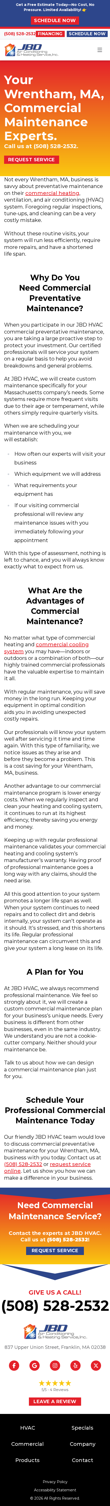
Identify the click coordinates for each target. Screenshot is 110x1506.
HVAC (27, 1428)
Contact (82, 1460)
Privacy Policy (55, 1482)
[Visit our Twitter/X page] (96, 1365)
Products (27, 1460)
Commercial (27, 1444)
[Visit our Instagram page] (55, 1365)
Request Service (31, 160)
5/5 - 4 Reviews (55, 1389)
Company (82, 1444)
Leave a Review (55, 1401)
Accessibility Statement (55, 1490)
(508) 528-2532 (20, 33)
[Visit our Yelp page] (75, 1365)
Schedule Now (55, 20)
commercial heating (52, 193)
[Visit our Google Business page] (34, 1365)
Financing (50, 33)
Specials (82, 1428)
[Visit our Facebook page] (14, 1365)
